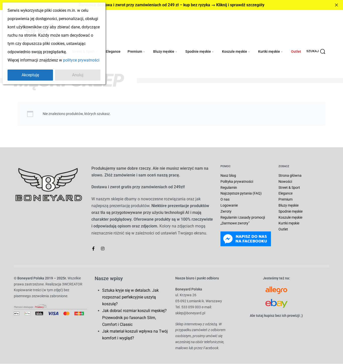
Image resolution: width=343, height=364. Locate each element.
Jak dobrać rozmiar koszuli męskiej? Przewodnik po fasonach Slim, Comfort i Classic (134, 317)
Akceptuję (30, 75)
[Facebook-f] (93, 249)
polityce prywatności (81, 60)
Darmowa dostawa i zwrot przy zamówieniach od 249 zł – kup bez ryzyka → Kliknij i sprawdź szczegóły (171, 5)
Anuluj (77, 75)
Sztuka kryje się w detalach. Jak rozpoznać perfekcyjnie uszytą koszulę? (130, 297)
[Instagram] (103, 249)
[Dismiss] (336, 5)
